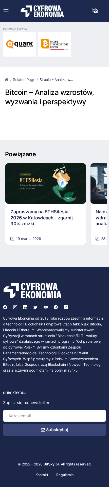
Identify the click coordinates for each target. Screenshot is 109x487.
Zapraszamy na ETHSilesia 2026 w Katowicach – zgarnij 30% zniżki (41, 217)
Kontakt (41, 475)
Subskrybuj (56, 429)
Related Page (24, 79)
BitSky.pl (51, 464)
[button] (95, 10)
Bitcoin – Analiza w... (56, 79)
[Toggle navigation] (6, 11)
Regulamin (65, 475)
